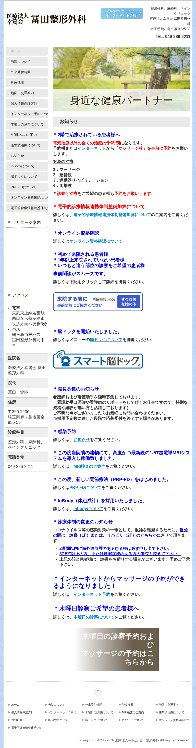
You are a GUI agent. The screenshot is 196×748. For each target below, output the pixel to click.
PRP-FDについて (23, 187)
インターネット (92, 148)
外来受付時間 (21, 72)
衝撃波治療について (26, 145)
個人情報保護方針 (24, 103)
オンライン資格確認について (29, 197)
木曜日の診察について (27, 124)
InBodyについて (22, 166)
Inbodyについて (88, 508)
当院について (21, 62)
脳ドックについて (24, 177)
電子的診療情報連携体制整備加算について (29, 208)
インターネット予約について (29, 114)
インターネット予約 (92, 594)
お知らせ (17, 156)
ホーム (16, 51)
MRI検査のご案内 (24, 135)
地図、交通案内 (22, 93)
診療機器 (17, 82)
